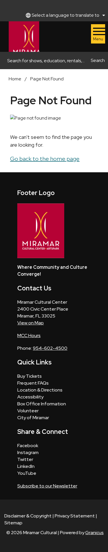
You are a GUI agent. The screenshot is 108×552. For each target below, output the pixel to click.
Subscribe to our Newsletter (47, 486)
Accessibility (30, 397)
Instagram (28, 452)
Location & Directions (39, 390)
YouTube (26, 473)
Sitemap (13, 523)
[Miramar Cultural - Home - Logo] (24, 36)
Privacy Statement (75, 516)
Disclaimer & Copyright (28, 516)
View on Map (30, 323)
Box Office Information (41, 404)
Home (15, 79)
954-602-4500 (50, 348)
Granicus (94, 533)
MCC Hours (29, 335)
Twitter (25, 459)
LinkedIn (26, 466)
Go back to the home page (44, 158)
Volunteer (28, 411)
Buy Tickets (29, 376)
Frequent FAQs (33, 383)
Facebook (27, 446)
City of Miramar (33, 418)
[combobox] (64, 15)
